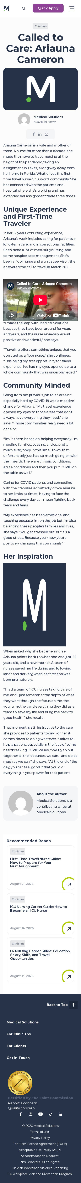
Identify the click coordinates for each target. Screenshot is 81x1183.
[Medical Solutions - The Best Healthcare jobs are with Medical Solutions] (6, 8)
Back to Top (57, 1005)
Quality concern (21, 1108)
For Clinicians (19, 1034)
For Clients (16, 1046)
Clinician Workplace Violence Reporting (39, 1168)
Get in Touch (18, 1058)
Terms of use (39, 1132)
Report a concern (22, 1103)
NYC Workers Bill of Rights (40, 1162)
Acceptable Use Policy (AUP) (40, 1150)
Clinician (41, 26)
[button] (23, 8)
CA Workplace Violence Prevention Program (39, 1174)
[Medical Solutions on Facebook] (34, 134)
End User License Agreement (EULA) (40, 1144)
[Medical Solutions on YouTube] (40, 1114)
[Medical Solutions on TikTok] (50, 1114)
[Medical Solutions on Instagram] (30, 1114)
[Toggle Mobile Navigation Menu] (72, 8)
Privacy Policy (40, 1138)
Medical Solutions (23, 1022)
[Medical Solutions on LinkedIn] (40, 134)
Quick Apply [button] (48, 8)
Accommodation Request (40, 1156)
